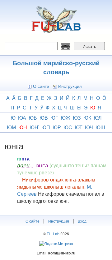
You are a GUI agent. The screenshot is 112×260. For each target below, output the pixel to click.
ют (78, 127)
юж (65, 117)
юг (54, 117)
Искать (89, 46)
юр (57, 127)
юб (33, 117)
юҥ (34, 127)
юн (22, 127)
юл (98, 117)
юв (44, 117)
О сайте (41, 86)
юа (22, 117)
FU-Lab (53, 233)
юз (77, 117)
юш (100, 127)
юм (11, 127)
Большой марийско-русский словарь (56, 67)
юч (89, 127)
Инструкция (70, 86)
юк (87, 117)
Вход (82, 221)
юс (67, 127)
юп (45, 127)
